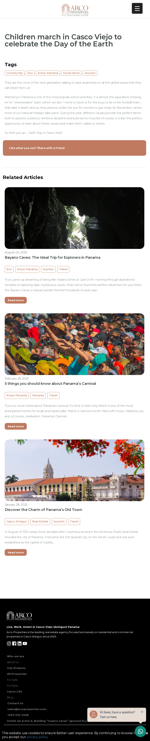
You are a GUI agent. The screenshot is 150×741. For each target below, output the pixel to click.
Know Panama (48, 73)
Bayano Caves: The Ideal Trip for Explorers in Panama (52, 257)
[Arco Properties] (75, 10)
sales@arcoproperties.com (26, 709)
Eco (30, 73)
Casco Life (14, 691)
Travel (63, 269)
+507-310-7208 (18, 715)
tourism (90, 73)
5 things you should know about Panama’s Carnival (50, 383)
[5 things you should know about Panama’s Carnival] (74, 365)
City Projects (16, 668)
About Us (13, 662)
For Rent (12, 685)
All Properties (17, 673)
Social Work (71, 73)
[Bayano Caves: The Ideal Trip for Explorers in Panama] (74, 239)
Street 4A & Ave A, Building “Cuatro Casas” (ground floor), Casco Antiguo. (60, 720)
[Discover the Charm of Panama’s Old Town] (74, 491)
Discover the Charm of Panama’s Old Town (43, 510)
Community (14, 73)
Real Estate (40, 521)
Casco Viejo (54, 133)
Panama (38, 395)
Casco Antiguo (16, 521)
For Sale (12, 679)
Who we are (15, 656)
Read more (16, 300)
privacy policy (37, 737)
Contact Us (15, 703)
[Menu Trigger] (137, 8)
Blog (10, 697)
